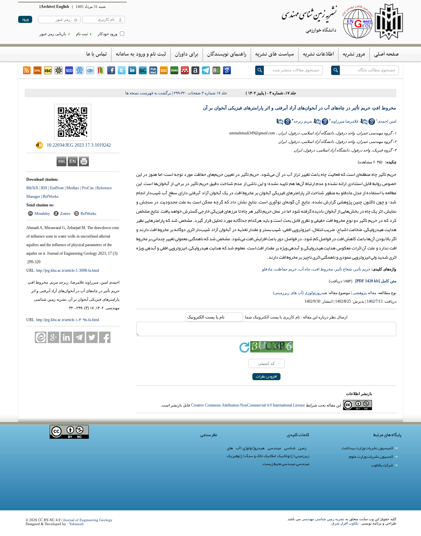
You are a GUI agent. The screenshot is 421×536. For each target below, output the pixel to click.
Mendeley (42, 213)
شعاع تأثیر (343, 269)
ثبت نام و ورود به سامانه (141, 54)
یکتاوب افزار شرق (345, 523)
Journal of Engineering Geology (87, 520)
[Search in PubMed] (364, 123)
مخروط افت (322, 269)
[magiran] (101, 70)
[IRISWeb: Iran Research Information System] (90, 70)
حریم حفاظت (286, 269)
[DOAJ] (174, 70)
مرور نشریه (354, 54)
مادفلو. (266, 269)
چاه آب (304, 269)
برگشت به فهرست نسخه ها (148, 93)
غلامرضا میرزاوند (345, 121)
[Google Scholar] (227, 70)
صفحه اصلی (386, 54)
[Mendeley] (185, 70)
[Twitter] (122, 70)
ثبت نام (82, 34)
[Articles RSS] (27, 70)
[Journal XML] (37, 70)
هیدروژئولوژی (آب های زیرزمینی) (300, 293)
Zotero (65, 213)
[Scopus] (143, 70)
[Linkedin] (132, 70)
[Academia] (195, 70)
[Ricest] (58, 70)
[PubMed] (153, 70)
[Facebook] (111, 70)
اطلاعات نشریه (318, 54)
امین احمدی (387, 121)
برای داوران (186, 54)
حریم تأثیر (362, 269)
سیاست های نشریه (274, 54)
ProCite (88, 188)
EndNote (57, 188)
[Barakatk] (80, 70)
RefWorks (51, 196)
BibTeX (32, 188)
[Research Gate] (216, 70)
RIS (44, 188)
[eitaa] (40, 337)
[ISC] (48, 70)
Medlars (72, 188)
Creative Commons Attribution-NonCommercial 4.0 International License (248, 405)
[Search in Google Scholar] (371, 123)
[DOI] (164, 70)
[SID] (69, 70)
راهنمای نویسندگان (226, 54)
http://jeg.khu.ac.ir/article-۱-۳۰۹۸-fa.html (67, 319)
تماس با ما (96, 54)
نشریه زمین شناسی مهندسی (323, 519)
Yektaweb (76, 524)
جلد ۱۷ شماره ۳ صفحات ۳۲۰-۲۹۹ (200, 93)
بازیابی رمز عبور (52, 34)
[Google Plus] (53, 337)
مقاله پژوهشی (364, 293)
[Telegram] (206, 70)
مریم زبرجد (302, 121)
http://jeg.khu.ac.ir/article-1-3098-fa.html (67, 270)
